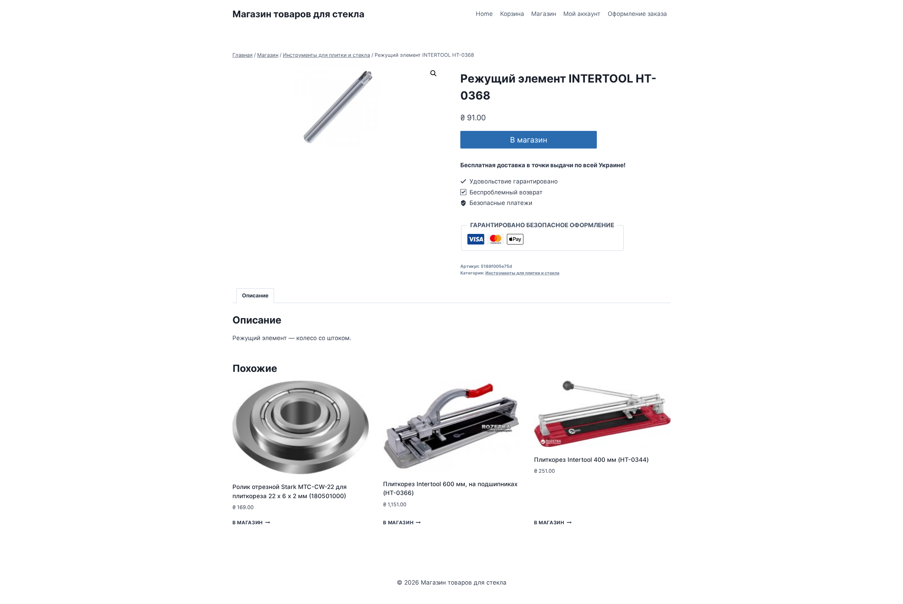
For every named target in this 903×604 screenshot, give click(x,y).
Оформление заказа (637, 13)
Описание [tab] (255, 295)
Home (484, 13)
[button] (433, 73)
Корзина (512, 13)
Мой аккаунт (581, 13)
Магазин (543, 13)
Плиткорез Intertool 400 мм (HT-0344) (591, 459)
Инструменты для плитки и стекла (522, 273)
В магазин (528, 139)
